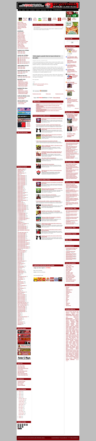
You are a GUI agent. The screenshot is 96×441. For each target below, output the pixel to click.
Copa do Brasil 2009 (21, 235)
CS (26, 56)
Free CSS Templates (74, 437)
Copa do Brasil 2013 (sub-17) (23, 242)
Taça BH (19, 314)
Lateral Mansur (75, 329)
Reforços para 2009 (21, 294)
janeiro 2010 (21, 414)
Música (19, 286)
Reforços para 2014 (21, 301)
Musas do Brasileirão (22, 285)
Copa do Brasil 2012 (21, 238)
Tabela (19, 312)
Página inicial (48, 93)
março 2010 (21, 411)
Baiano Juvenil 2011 (21, 180)
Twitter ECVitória (21, 382)
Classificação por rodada (22, 93)
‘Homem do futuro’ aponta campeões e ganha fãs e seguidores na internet (70, 157)
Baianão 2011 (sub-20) (22, 192)
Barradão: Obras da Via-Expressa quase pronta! (75, 119)
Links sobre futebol (21, 46)
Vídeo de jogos (20, 323)
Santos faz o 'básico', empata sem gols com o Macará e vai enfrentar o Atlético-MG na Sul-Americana (72, 199)
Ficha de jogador (21, 266)
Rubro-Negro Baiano (71, 74)
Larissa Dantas (20, 279)
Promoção (19, 290)
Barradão (19, 201)
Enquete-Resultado (21, 260)
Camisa (19, 220)
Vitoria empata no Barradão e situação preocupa (71, 254)
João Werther (20, 277)
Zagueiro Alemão (69, 350)
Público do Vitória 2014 (22, 27)
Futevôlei (67, 293)
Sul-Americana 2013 (21, 311)
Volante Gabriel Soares (74, 342)
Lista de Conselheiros (22, 40)
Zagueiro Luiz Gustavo (74, 354)
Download (19, 249)
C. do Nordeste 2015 (21, 219)
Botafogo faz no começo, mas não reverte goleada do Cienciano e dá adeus (72, 203)
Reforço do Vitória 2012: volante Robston (49, 194)
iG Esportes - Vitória (69, 272)
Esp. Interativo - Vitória (70, 266)
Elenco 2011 (20, 255)
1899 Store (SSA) (21, 372)
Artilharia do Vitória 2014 (22, 24)
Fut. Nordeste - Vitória (71, 133)
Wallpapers (20, 324)
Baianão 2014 (20, 198)
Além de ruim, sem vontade (64, 19)
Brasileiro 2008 (20, 202)
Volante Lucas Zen (74, 345)
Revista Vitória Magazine (22, 303)
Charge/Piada (20, 222)
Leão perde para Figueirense (25, 20)
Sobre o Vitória (20, 22)
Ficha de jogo (20, 267)
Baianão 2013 (20, 196)
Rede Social (20, 293)
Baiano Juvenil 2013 (21, 183)
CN (26, 57)
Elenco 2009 (20, 253)
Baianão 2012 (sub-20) (22, 195)
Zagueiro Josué (71, 353)
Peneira (19, 289)
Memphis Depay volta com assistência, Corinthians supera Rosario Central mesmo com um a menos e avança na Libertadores (72, 186)
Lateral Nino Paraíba (70, 331)
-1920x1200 (28, 126)
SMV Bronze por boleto (74, 19)
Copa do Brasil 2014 (21, 245)
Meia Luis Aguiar (72, 336)
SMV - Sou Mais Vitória (22, 42)
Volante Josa (68, 344)
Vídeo (19, 320)
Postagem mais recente (37, 93)
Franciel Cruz (20, 269)
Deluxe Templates (63, 437)
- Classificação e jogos (22, 97)
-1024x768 (28, 122)
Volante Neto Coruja (72, 348)
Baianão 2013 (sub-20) (22, 197)
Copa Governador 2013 (22, 227)
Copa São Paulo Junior (22, 232)
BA (20, 56)
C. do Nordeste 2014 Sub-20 (23, 218)
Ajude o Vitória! (20, 44)
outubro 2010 (21, 401)
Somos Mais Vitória (21, 306)
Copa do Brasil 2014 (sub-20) (23, 247)
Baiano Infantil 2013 (21, 178)
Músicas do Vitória (21, 36)
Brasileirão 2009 (21, 210)
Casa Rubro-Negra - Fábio (72, 56)
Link (18, 280)
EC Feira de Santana (21, 250)
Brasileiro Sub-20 (21, 204)
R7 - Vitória (68, 271)
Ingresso (19, 273)
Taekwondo (68, 303)
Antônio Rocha (20, 170)
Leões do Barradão (70, 82)
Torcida (19, 315)
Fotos (19, 268)
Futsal (67, 294)
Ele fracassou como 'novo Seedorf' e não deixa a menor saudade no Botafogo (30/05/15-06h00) (72, 174)
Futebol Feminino (21, 271)
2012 (19, 52)
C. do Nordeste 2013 (21, 215)
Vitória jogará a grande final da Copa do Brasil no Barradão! (46, 57)
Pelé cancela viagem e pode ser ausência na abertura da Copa (71, 215)
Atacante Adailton (69, 311)
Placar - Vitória (68, 270)
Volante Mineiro (72, 347)
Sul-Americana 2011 (21, 310)
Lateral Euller (71, 328)
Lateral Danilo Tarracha (70, 327)
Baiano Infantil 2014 (21, 179)
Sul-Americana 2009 (21, 307)
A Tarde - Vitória (68, 265)
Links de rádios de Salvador (23, 47)
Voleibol (67, 304)
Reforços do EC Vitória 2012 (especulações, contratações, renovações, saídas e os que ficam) (52, 189)
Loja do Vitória (20, 369)
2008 (19, 71)
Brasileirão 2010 (21, 211)
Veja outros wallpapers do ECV (24, 128)
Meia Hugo (74, 334)
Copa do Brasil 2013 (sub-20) (23, 244)
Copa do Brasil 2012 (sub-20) (23, 240)
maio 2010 (21, 408)
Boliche (67, 288)
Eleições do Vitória (21, 251)
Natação (67, 299)
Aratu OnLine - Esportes (70, 281)
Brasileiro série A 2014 (22, 206)
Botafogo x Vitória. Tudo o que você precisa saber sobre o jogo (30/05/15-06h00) (72, 170)
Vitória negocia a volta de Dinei (47, 204)
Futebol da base (21, 272)
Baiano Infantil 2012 (21, 176)
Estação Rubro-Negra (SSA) (23, 368)
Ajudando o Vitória (21, 169)
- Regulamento (20, 80)
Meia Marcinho (72, 337)
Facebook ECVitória (21, 381)
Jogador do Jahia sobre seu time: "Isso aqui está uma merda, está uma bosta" (75, 128)
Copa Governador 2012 (22, 226)
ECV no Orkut (20, 383)
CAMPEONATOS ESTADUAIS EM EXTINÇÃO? (75, 76)
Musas (19, 284)
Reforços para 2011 (21, 297)
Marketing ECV (20, 281)
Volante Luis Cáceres (70, 346)
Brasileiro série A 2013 (22, 205)
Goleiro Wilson (69, 326)
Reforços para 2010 (21, 295)
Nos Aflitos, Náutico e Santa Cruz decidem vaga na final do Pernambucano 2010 (72, 150)
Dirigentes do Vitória (21, 38)
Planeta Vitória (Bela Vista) (23, 374)
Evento (19, 264)
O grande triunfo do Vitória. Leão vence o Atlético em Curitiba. (71, 249)
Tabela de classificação (44, 20)
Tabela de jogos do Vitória (23, 83)
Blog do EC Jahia (70, 125)
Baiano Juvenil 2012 (21, 182)
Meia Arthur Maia (74, 332)
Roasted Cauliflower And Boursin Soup (74, 50)
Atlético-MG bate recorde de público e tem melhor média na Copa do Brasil (72, 144)
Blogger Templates (55, 437)
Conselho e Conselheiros (22, 223)
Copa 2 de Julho (21, 224)
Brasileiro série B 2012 (22, 209)
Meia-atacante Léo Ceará (74, 338)
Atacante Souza (72, 319)
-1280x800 (28, 123)
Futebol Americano (69, 289)
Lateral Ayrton (76, 326)
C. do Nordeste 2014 (21, 217)
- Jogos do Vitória (21, 98)
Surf (66, 301)
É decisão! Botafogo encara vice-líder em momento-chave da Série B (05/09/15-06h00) (72, 167)
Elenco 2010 (20, 254)
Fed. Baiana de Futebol (70, 277)
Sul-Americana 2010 (21, 308)
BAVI (19, 174)
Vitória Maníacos (70, 48)
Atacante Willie (75, 321)
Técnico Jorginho (74, 340)
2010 (21, 51)
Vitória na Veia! (70, 60)
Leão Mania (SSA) (21, 365)
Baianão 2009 (20, 187)
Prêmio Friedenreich (21, 292)
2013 (21, 52)
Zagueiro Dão (76, 350)
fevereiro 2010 (21, 413)
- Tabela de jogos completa (23, 90)
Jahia (19, 275)
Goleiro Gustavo (75, 325)
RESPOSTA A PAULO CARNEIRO (72, 57)
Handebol (67, 295)
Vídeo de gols (20, 321)
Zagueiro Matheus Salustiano (72, 355)
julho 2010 (21, 405)
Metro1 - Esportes (69, 278)
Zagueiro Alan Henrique (75, 349)
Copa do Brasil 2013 (21, 241)
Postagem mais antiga (59, 93)
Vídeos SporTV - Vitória (70, 275)
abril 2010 (21, 410)
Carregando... (68, 236)
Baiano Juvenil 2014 (21, 184)
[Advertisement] (41, 14)
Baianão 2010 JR (21, 189)
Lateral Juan (68, 329)
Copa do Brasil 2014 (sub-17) (23, 246)
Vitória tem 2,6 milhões (54, 19)
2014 (24, 52)
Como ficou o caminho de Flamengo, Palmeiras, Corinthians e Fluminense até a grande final (72, 190)
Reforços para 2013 (21, 299)
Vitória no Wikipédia (21, 385)
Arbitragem (20, 171)
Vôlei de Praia (68, 305)
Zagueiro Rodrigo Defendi (70, 356)
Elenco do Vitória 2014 (22, 23)
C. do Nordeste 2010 (21, 213)
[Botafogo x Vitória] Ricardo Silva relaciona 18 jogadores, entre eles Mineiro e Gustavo (52, 135)
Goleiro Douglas (70, 323)
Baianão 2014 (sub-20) (22, 200)
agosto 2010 (21, 404)
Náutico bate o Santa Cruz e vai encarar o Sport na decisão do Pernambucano (71, 147)
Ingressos (19, 28)
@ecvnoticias (56, 97)
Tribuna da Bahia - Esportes (71, 279)
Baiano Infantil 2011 (21, 175)
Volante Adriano (69, 341)
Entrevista (19, 262)
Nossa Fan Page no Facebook (35, 20)
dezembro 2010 (22, 398)
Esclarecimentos (21, 263)
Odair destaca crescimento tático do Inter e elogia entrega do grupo (72, 211)
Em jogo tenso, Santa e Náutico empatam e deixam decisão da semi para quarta (72, 153)
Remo (67, 300)
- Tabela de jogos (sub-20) (22, 85)
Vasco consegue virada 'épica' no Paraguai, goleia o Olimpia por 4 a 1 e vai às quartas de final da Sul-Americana (72, 196)
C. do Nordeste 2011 (21, 214)
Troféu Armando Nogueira (22, 316)
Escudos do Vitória (21, 37)
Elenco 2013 (20, 258)
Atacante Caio (75, 312)
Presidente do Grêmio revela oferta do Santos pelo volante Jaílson (72, 218)
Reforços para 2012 (21, 298)
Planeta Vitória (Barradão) (22, 373)
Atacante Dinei (70, 314)
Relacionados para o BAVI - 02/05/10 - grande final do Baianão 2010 (48, 124)
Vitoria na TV (20, 319)
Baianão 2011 (20, 191)
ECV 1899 (69, 98)
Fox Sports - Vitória (69, 273)
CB (24, 56)
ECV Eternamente (70, 90)
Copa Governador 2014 (22, 228)
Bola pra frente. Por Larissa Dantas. (48, 164)
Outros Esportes (21, 288)
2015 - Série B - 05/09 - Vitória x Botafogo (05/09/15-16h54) (71, 165)
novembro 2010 (22, 400)
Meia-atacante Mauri (70, 339)
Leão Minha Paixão (70, 69)
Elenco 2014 (20, 259)
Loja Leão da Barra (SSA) (22, 371)
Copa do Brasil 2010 (21, 236)
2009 (19, 51)
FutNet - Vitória (68, 267)
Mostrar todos (77, 108)
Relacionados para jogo (22, 302)
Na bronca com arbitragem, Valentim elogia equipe (70, 223)
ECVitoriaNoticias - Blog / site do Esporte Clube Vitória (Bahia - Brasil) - (31, 437)
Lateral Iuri (77, 328)
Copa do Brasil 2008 (21, 233)
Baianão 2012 (20, 193)
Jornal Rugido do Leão (22, 276)
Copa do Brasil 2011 (21, 237)
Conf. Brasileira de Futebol (70, 276)
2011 (24, 51)
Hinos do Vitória (21, 33)
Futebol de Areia (69, 292)
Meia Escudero (70, 333)
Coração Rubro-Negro (71, 65)
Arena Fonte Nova (21, 172)
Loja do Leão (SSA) (21, 367)
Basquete (67, 287)
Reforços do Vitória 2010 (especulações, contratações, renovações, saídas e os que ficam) (51, 217)
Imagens (73, 91)
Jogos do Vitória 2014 (22, 26)
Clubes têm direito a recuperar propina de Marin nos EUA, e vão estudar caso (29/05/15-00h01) (72, 177)
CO (22, 56)
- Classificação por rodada (22, 84)
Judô (67, 298)
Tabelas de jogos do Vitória (23, 41)
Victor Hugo (20, 317)
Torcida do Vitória (21, 45)
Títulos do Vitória (21, 32)
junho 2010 (21, 407)
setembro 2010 (21, 403)
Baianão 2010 (20, 188)
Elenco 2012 (20, 257)
